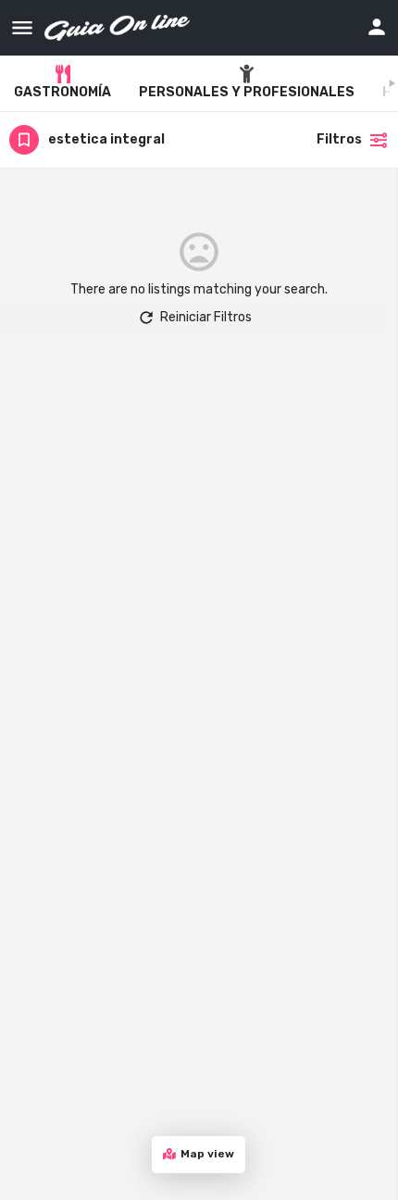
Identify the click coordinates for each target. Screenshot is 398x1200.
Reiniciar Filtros (206, 317)
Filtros (339, 139)
